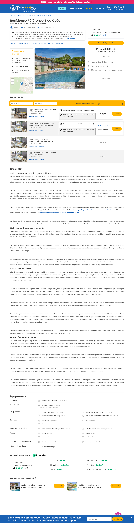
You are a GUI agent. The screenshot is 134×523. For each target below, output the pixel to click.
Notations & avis (57, 43)
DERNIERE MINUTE (77, 9)
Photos (13, 43)
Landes (28, 15)
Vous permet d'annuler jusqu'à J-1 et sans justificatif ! (67, 2)
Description (36, 43)
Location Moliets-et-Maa (42, 15)
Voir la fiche (59, 486)
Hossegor (76, 210)
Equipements (46, 43)
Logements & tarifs (23, 43)
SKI (63, 9)
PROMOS (89, 9)
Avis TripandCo (95, 515)
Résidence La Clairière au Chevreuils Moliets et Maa (89, 486)
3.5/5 (104, 35)
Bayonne (94, 210)
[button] (81, 8)
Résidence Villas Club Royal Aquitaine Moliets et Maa (33, 486)
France (12, 15)
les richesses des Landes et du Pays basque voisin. (59, 213)
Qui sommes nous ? (61, 515)
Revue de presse (82, 515)
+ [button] (12, 80)
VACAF (98, 9)
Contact (72, 515)
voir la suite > (71, 38)
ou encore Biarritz (105, 210)
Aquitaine (20, 15)
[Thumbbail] (40, 85)
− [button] (12, 83)
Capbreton (85, 210)
